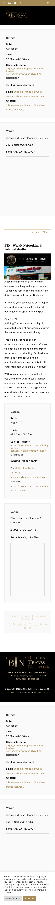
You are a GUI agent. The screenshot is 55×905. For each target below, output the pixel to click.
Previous (35, 232)
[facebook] (4, 3)
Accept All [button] (29, 898)
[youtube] (15, 3)
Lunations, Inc (16, 692)
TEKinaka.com (39, 692)
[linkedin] (9, 3)
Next (45, 232)
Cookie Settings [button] (12, 898)
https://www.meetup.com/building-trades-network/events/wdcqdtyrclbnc (25, 71)
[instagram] (20, 3)
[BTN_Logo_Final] (17, 12)
